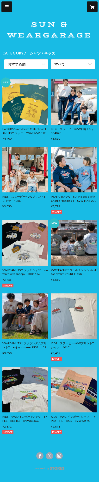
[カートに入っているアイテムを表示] (92, 6)
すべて (59, 64)
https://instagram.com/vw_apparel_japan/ (59, 455)
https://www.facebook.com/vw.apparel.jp (39, 455)
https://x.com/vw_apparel (49, 455)
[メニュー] (6, 6)
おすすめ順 (17, 64)
